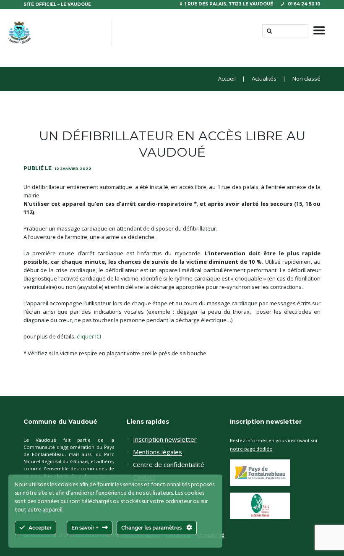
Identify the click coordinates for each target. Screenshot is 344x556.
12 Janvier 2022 (73, 168)
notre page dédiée (251, 449)
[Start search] (268, 30)
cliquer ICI (89, 336)
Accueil (227, 78)
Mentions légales (157, 452)
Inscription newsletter (165, 439)
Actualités (264, 78)
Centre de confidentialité (168, 465)
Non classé (306, 78)
